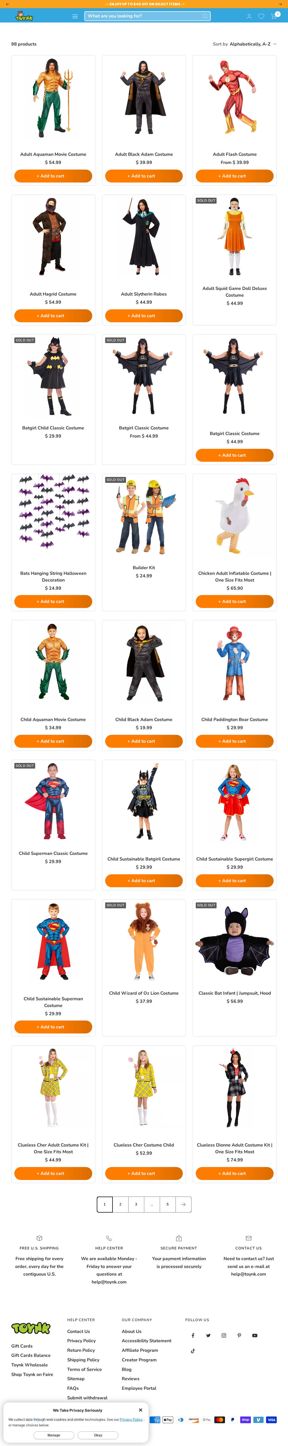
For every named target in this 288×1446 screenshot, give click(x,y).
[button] (274, 16)
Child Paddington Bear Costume (234, 720)
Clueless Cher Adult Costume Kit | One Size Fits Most (53, 1148)
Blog (127, 1369)
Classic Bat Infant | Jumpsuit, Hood (235, 993)
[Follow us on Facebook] (193, 1335)
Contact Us (78, 1331)
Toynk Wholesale (29, 1365)
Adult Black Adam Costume (144, 154)
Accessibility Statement (146, 1341)
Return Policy (81, 1350)
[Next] (183, 1204)
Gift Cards (22, 1346)
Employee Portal (139, 1388)
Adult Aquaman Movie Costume (53, 154)
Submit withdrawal (87, 1398)
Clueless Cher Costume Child (144, 1145)
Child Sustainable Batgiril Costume (143, 859)
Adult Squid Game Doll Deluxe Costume (234, 291)
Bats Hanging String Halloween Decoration (53, 576)
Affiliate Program (140, 1350)
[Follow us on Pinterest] (239, 1335)
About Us (131, 1331)
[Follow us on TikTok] (193, 1351)
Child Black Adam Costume (143, 720)
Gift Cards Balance (31, 1355)
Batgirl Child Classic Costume (53, 428)
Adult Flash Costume (235, 154)
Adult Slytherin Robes (144, 294)
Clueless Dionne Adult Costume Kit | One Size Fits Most (235, 1148)
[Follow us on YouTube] (255, 1335)
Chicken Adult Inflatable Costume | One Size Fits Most (234, 576)
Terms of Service (84, 1369)
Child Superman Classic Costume (53, 853)
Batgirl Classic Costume (144, 428)
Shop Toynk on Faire (32, 1374)
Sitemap (76, 1379)
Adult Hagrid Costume (53, 294)
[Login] (249, 16)
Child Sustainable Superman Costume (53, 1002)
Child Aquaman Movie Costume (53, 720)
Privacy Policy (81, 1341)
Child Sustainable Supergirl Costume (234, 859)
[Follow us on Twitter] (208, 1335)
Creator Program (139, 1360)
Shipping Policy (83, 1360)
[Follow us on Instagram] (224, 1335)
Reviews (131, 1379)
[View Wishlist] (261, 16)
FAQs (73, 1388)
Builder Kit (144, 568)
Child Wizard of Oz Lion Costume (144, 993)
